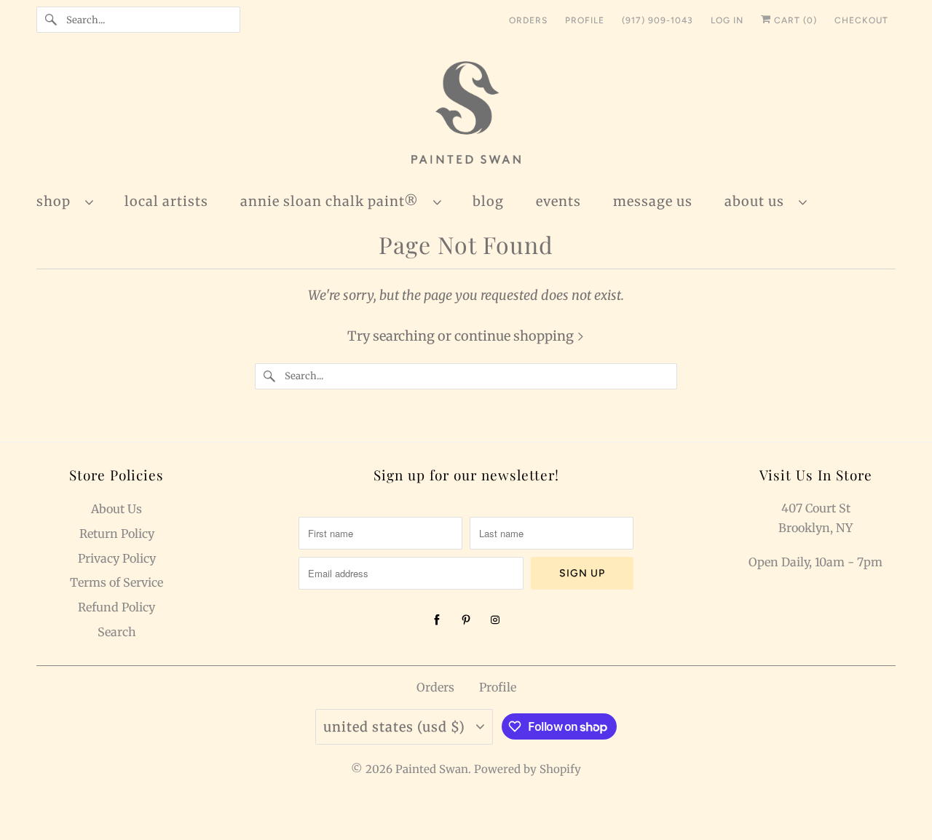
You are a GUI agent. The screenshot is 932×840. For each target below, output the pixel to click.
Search (117, 632)
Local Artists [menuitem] (166, 201)
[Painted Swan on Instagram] (495, 620)
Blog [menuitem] (488, 201)
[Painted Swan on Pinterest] (466, 620)
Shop (57, 201)
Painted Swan (431, 769)
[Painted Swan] (466, 114)
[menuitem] (71, 201)
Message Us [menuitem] (652, 201)
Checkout (861, 20)
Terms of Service (116, 582)
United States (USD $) (396, 726)
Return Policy (116, 533)
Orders (435, 687)
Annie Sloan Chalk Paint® (333, 201)
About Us (757, 201)
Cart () (794, 20)
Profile (497, 687)
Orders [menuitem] (528, 20)
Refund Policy (116, 607)
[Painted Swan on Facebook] (436, 620)
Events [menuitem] (558, 201)
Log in (727, 20)
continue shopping (515, 336)
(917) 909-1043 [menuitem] (657, 20)
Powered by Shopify (527, 769)
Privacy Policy (117, 558)
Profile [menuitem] (584, 20)
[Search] (51, 20)
